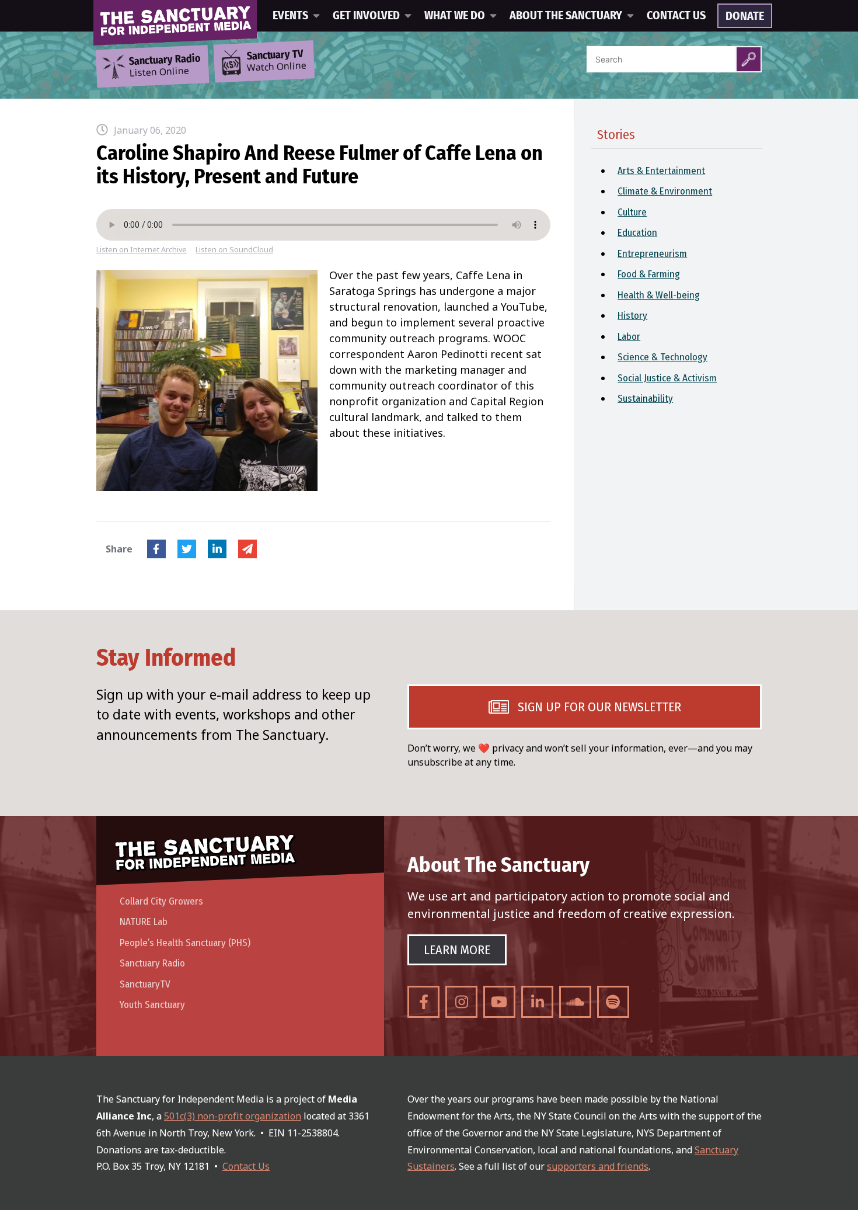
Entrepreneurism (652, 254)
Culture (632, 212)
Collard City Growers (161, 901)
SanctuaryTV (145, 984)
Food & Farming (649, 274)
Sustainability (645, 398)
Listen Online (164, 66)
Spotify (613, 1002)
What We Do (454, 16)
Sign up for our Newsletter (599, 707)
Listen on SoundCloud (234, 250)
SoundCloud (575, 1002)
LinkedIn (217, 549)
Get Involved (366, 16)
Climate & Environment (665, 191)
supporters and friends (597, 1166)
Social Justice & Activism (667, 378)
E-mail (247, 549)
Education (637, 233)
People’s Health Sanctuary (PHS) (185, 943)
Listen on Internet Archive (141, 250)
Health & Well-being (659, 295)
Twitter (186, 549)
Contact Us (676, 16)
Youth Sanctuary (152, 1005)
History (632, 316)
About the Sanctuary (566, 16)
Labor (629, 337)
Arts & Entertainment (661, 171)
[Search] (748, 59)
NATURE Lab (144, 922)
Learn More (457, 950)
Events (290, 16)
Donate (745, 16)
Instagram (461, 1002)
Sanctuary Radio (152, 963)
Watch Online (276, 61)
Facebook (156, 549)
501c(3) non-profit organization (232, 1116)
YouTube (499, 1002)
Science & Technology (662, 357)
